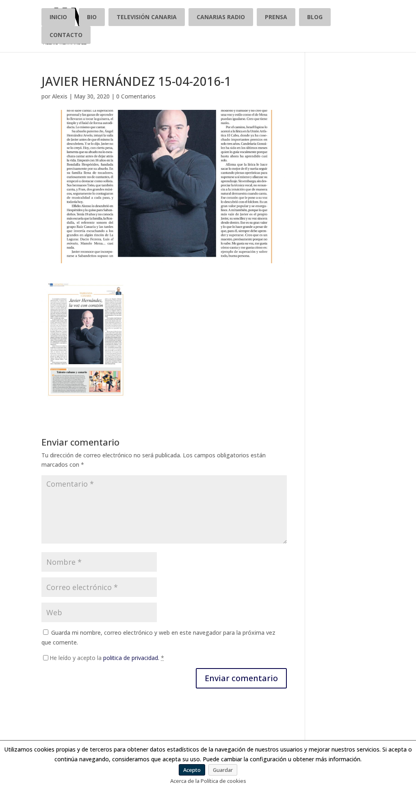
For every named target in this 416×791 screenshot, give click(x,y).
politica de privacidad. (131, 658)
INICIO (58, 17)
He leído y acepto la (107, 658)
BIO (92, 17)
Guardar (223, 770)
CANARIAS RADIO (221, 17)
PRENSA (276, 17)
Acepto (192, 770)
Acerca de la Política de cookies (208, 780)
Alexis (59, 96)
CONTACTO (66, 35)
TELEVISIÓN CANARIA (147, 17)
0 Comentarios (136, 96)
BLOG (315, 17)
